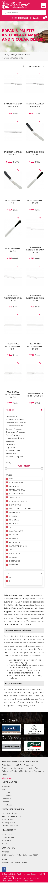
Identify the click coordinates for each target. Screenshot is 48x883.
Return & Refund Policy (11, 816)
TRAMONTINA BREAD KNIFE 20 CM (13, 105)
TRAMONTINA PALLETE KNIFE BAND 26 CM (13, 298)
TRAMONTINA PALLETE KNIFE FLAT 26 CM (13, 394)
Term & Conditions (9, 813)
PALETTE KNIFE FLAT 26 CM (13, 249)
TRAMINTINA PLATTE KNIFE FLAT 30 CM (35, 394)
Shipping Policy (8, 822)
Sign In (36, 18)
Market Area (7, 805)
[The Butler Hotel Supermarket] (24, 5)
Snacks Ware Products (15, 432)
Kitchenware (11, 454)
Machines (10, 441)
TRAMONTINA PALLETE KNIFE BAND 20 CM (35, 249)
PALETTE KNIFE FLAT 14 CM (13, 201)
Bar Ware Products (14, 429)
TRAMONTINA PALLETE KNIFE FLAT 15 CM (13, 346)
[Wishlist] (18, 73)
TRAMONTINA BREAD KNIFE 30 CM (13, 153)
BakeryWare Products (20, 55)
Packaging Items (13, 435)
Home (5, 55)
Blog (4, 789)
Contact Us (6, 799)
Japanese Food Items (15, 438)
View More (7, 778)
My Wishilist (6, 840)
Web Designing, (33, 878)
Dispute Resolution (10, 826)
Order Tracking (8, 837)
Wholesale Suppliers (14, 457)
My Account (7, 834)
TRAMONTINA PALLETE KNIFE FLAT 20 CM (35, 346)
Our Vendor (7, 795)
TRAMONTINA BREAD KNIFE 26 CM (35, 105)
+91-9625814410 (21, 862)
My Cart (5, 843)
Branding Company (26, 880)
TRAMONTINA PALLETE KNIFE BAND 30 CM (35, 298)
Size (7, 574)
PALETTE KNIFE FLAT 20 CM (35, 201)
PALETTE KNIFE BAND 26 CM (35, 153)
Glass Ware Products (14, 426)
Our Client (6, 792)
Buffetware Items (13, 450)
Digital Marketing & (10, 880)
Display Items (11, 447)
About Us (5, 786)
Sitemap (5, 802)
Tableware (10, 444)
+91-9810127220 (20, 18)
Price (8, 463)
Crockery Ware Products (16, 423)
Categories (11, 416)
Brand (9, 475)
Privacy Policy (7, 819)
